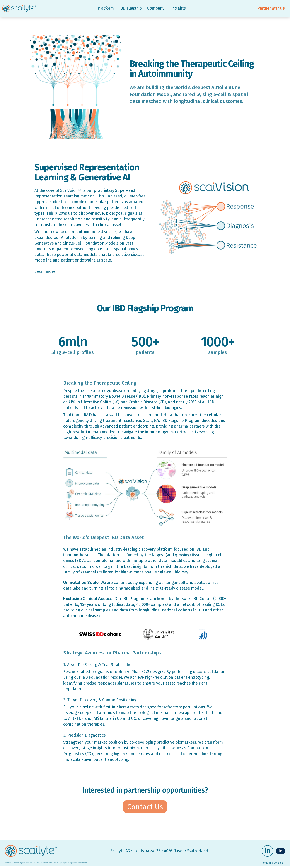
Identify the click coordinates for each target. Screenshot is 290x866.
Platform (106, 8)
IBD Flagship (130, 8)
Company (156, 8)
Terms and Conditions (273, 862)
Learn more (44, 271)
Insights (178, 8)
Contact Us (145, 806)
